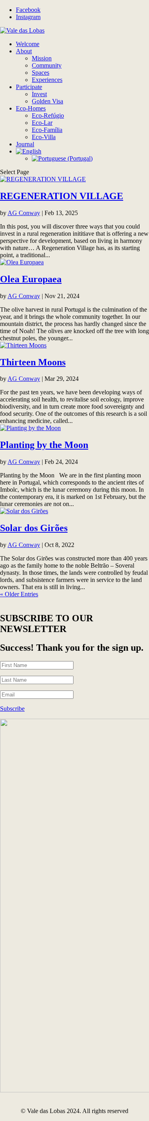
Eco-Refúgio (48, 115)
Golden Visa (47, 101)
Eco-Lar (42, 122)
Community (47, 65)
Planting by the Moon (44, 445)
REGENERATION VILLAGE (61, 196)
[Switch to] (28, 151)
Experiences (47, 79)
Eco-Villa (44, 137)
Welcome (27, 44)
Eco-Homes (31, 108)
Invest (39, 94)
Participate (29, 86)
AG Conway (24, 212)
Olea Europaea (31, 279)
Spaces (40, 72)
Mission (42, 58)
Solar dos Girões (34, 528)
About (24, 51)
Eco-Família (47, 129)
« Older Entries (19, 594)
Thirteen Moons (33, 362)
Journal (25, 144)
